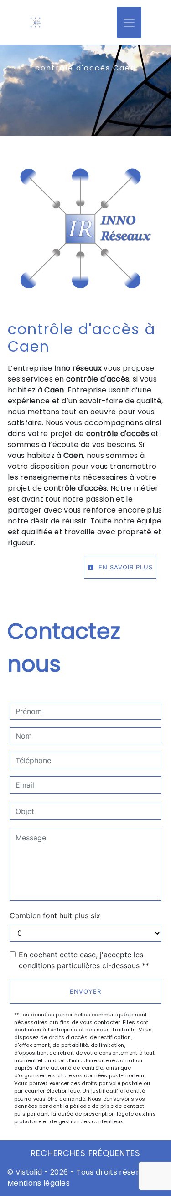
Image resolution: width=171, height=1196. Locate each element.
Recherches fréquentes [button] (85, 1153)
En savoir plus (124, 567)
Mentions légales (38, 1183)
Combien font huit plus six (55, 915)
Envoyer (85, 991)
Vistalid (29, 1172)
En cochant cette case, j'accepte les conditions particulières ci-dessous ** (84, 960)
